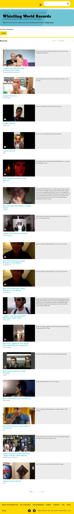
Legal (4, 510)
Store (68, 505)
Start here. (50, 22)
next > (43, 492)
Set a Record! (25, 505)
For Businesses (38, 505)
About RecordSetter (10, 505)
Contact (56, 505)
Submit (48, 505)
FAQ (63, 505)
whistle (3, 33)
